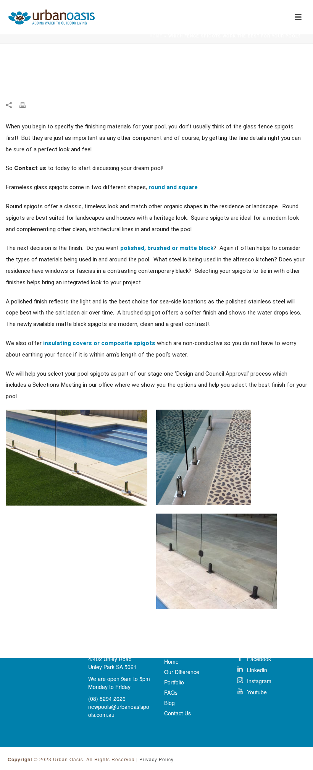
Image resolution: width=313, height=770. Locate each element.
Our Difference (181, 672)
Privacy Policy (156, 759)
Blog (169, 703)
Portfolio (174, 682)
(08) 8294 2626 (107, 698)
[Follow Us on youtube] (265, 691)
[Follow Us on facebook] (265, 658)
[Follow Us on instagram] (265, 680)
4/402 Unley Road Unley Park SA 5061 (112, 663)
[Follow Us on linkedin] (265, 669)
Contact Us (177, 713)
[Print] (26, 104)
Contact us (30, 168)
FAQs (170, 692)
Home (156, 36)
